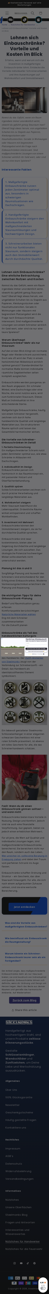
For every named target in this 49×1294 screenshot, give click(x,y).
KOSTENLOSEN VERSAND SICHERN (36, 648)
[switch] (43, 1288)
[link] (36, 654)
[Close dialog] (1, 638)
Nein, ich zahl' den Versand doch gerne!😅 (36, 651)
